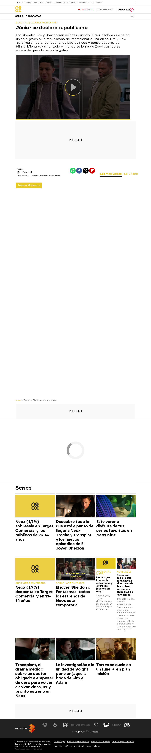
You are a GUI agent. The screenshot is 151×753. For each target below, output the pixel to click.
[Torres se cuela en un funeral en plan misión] (116, 649)
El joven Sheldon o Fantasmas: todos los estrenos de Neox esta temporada (73, 596)
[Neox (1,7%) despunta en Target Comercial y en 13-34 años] (35, 569)
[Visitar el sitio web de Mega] (85, 725)
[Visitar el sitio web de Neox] (65, 725)
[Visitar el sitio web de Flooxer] (95, 732)
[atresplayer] (126, 9)
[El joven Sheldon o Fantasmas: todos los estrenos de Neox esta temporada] (75, 569)
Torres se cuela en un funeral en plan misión (113, 669)
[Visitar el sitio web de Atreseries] (96, 725)
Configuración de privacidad (69, 746)
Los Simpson (38, 2)
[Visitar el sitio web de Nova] (75, 725)
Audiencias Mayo (103, 573)
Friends (48, 2)
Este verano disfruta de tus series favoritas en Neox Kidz (114, 528)
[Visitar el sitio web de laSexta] (55, 725)
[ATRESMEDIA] (25, 728)
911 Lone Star (72, 2)
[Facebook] (18, 172)
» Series (26, 400)
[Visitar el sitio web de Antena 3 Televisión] (44, 725)
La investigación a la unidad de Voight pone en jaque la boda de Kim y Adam (75, 674)
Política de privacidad (78, 741)
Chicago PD (84, 2)
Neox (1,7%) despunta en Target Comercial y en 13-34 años (34, 594)
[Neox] (33, 9)
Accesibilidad (93, 746)
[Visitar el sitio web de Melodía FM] (126, 725)
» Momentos (49, 400)
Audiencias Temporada (30, 583)
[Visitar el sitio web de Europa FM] (116, 725)
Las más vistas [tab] (111, 173)
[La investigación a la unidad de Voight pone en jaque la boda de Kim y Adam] (75, 649)
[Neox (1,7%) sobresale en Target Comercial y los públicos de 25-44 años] (35, 506)
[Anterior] (16, 2)
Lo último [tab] (131, 173)
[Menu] (132, 16)
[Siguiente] (134, 2)
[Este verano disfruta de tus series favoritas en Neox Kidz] (116, 506)
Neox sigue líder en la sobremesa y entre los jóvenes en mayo (104, 584)
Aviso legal (59, 741)
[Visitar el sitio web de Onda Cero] (106, 725)
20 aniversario (25, 2)
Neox (18, 400)
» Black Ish (36, 400)
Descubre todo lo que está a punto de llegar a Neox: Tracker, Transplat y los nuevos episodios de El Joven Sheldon (74, 534)
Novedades (124, 572)
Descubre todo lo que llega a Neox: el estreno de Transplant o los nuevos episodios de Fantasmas (125, 585)
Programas (33, 16)
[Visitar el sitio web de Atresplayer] (80, 732)
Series (19, 16)
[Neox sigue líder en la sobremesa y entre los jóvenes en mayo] (105, 563)
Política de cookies (100, 741)
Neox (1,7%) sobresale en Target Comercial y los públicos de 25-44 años (34, 530)
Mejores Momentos (29, 185)
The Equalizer (96, 2)
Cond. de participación (123, 741)
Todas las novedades (70, 583)
